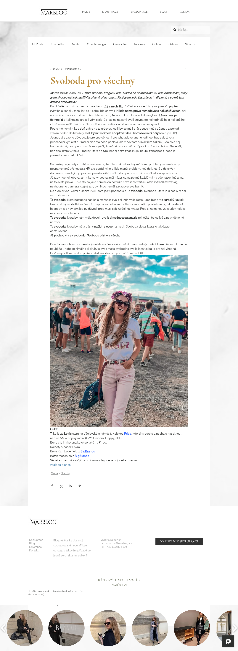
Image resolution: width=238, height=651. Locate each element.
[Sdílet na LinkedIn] (70, 486)
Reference (35, 547)
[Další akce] (185, 69)
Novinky (139, 44)
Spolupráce (36, 540)
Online (156, 44)
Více (188, 44)
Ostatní (173, 44)
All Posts (37, 44)
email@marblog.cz (121, 543)
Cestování (120, 44)
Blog (32, 543)
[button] (25, 628)
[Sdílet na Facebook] (52, 486)
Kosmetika (58, 44)
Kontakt (33, 550)
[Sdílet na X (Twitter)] (61, 486)
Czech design (96, 44)
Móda (76, 44)
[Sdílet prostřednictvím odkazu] (79, 486)
